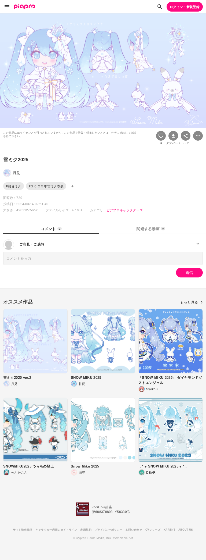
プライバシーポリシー (108, 530)
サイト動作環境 (22, 530)
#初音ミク (13, 186)
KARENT (169, 530)
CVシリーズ (152, 530)
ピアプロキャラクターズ (124, 210)
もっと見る (189, 302)
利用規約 (85, 530)
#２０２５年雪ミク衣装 (46, 186)
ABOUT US (185, 530)
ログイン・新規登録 (185, 6)
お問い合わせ (134, 530)
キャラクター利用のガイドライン (56, 530)
